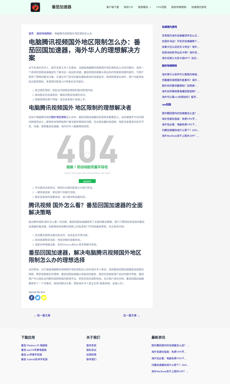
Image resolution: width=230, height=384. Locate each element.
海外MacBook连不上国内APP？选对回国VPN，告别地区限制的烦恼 (180, 135)
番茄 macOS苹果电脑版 (34, 350)
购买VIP (128, 7)
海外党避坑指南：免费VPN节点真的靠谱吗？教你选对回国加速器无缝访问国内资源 (180, 119)
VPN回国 (161, 7)
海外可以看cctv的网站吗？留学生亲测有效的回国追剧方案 (180, 97)
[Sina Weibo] (44, 297)
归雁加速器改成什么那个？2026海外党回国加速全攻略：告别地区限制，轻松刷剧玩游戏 (180, 130)
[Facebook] (31, 297)
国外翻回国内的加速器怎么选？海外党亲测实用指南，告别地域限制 (180, 113)
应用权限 (91, 354)
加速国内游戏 (198, 7)
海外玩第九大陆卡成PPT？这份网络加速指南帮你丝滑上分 (180, 58)
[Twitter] (38, 297)
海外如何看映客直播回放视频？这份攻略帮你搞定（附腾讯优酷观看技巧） (180, 91)
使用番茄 (143, 7)
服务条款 (91, 345)
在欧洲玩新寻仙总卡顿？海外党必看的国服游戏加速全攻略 (180, 52)
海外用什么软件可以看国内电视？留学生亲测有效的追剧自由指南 (180, 74)
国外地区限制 (58, 117)
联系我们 (91, 359)
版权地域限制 (178, 7)
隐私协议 (91, 350)
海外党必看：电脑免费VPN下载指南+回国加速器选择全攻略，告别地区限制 (180, 124)
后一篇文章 (131, 315)
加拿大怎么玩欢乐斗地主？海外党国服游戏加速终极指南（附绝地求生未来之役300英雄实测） (180, 47)
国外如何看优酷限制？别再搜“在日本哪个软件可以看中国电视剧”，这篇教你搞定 (180, 85)
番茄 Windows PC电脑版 (34, 345)
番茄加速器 (61, 7)
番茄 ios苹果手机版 (31, 354)
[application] (149, 7)
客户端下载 (112, 7)
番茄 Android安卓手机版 (34, 359)
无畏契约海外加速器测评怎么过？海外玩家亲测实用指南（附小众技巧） (180, 35)
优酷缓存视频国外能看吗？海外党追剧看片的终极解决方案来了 (180, 80)
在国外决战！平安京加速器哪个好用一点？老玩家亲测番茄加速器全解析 (180, 41)
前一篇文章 (42, 315)
